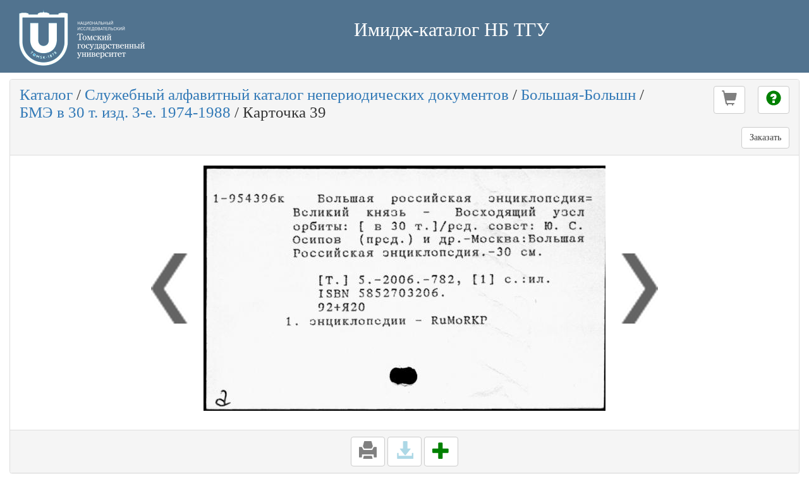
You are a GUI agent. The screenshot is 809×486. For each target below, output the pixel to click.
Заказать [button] (765, 137)
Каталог (46, 94)
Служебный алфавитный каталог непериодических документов (297, 94)
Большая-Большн (578, 94)
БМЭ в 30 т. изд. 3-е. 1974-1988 (125, 112)
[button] (729, 100)
